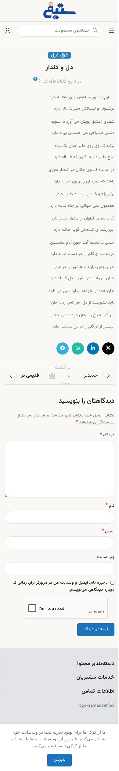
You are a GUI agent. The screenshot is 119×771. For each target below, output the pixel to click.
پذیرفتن (59, 760)
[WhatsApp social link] (78, 348)
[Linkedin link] (93, 348)
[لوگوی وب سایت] (59, 11)
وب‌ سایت (105, 557)
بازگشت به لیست (60, 376)
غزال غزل (59, 55)
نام (110, 505)
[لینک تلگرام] (62, 348)
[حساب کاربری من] (8, 31)
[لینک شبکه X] (108, 348)
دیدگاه (107, 435)
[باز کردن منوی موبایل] (111, 31)
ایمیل (108, 531)
